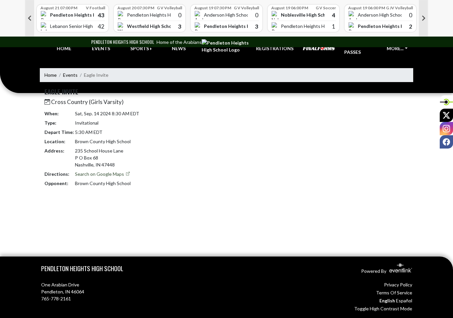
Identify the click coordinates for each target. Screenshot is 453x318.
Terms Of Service (394, 292)
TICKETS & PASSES (356, 48)
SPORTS (139, 48)
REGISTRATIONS (274, 48)
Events (70, 75)
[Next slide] (423, 18)
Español (404, 300)
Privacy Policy (398, 284)
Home (50, 75)
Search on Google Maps (100, 174)
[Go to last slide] (29, 18)
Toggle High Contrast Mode (383, 308)
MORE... (395, 48)
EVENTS (101, 48)
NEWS (179, 48)
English (387, 300)
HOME (64, 48)
